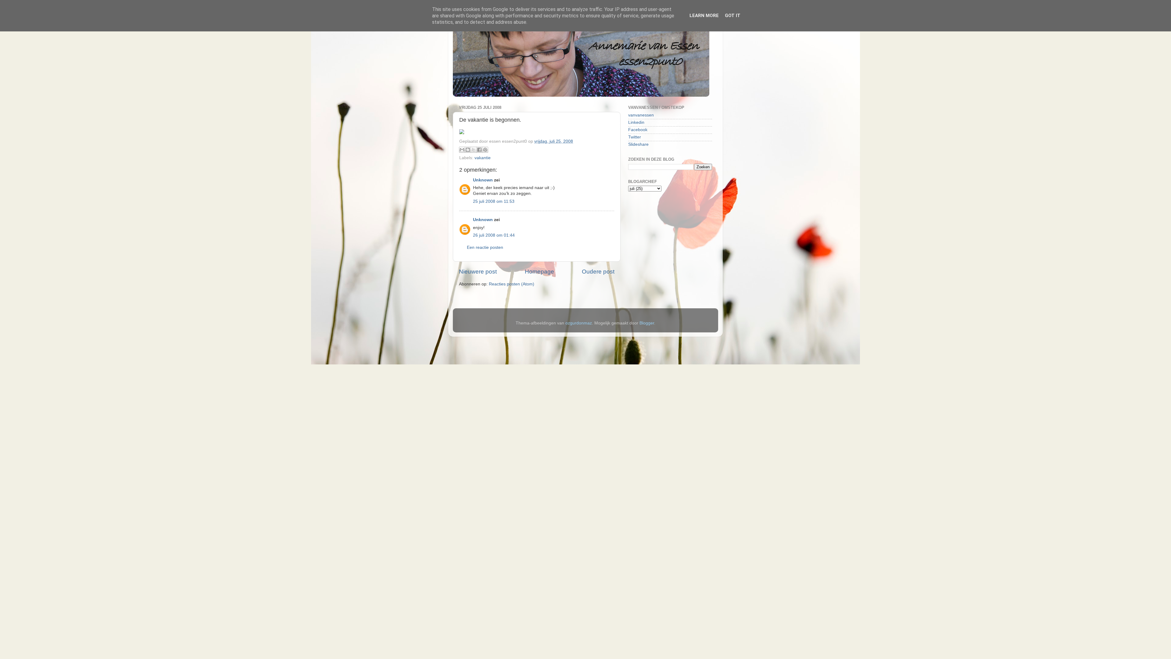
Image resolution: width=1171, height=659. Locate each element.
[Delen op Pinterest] (485, 150)
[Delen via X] (474, 150)
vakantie (482, 158)
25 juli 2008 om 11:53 (493, 201)
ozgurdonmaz (578, 323)
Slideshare (638, 144)
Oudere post (598, 271)
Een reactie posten (485, 247)
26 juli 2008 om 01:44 (494, 235)
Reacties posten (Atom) (511, 284)
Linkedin (636, 122)
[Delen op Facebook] (479, 150)
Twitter (634, 137)
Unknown (483, 180)
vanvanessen (641, 115)
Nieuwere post (478, 271)
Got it (732, 15)
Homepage (539, 271)
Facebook (637, 129)
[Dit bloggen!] (468, 150)
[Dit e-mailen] (462, 150)
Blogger (646, 323)
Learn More (704, 15)
